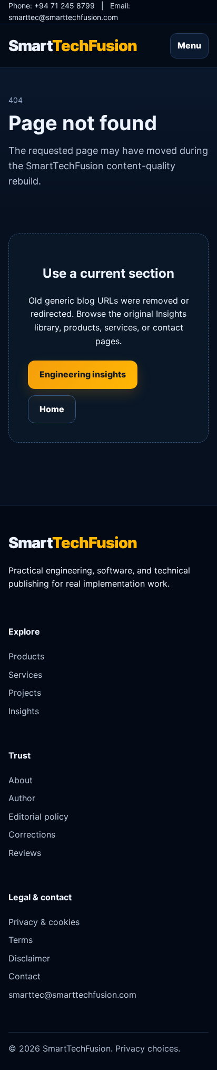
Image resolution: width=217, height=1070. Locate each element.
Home (52, 409)
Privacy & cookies (44, 922)
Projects (24, 692)
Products (26, 656)
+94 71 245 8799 (64, 5)
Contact (24, 976)
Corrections (31, 834)
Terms (20, 940)
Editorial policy (38, 816)
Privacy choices (146, 1048)
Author (21, 798)
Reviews (24, 853)
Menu (189, 45)
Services (25, 674)
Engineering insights (83, 374)
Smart (72, 45)
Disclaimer (29, 958)
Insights (23, 711)
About (20, 780)
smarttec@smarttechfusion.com (63, 17)
